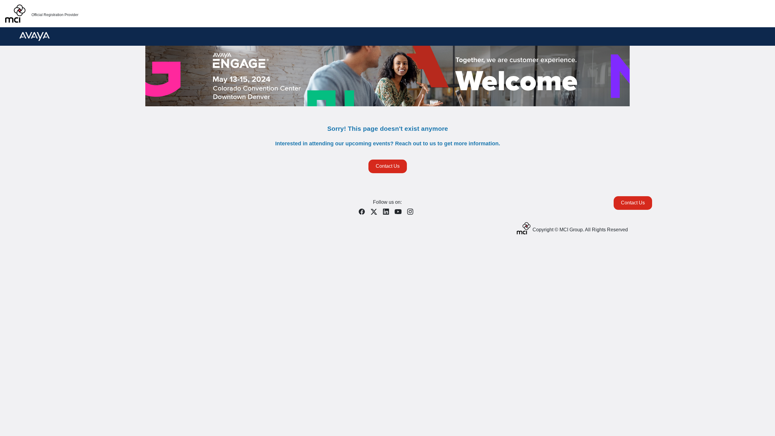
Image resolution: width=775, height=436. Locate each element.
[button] (363, 213)
